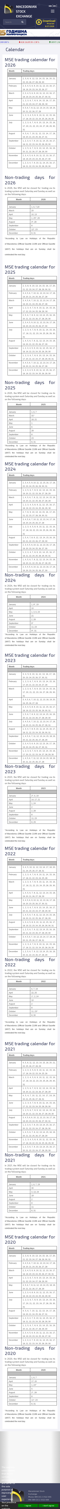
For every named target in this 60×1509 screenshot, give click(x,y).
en (54, 5)
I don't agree (48, 1505)
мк (50, 5)
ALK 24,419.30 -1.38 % (24, 42)
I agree (28, 1505)
